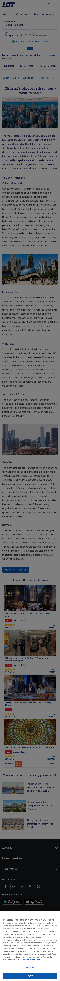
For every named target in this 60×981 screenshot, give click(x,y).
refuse (7, 957)
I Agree (30, 975)
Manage (30, 967)
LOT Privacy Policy (31, 960)
